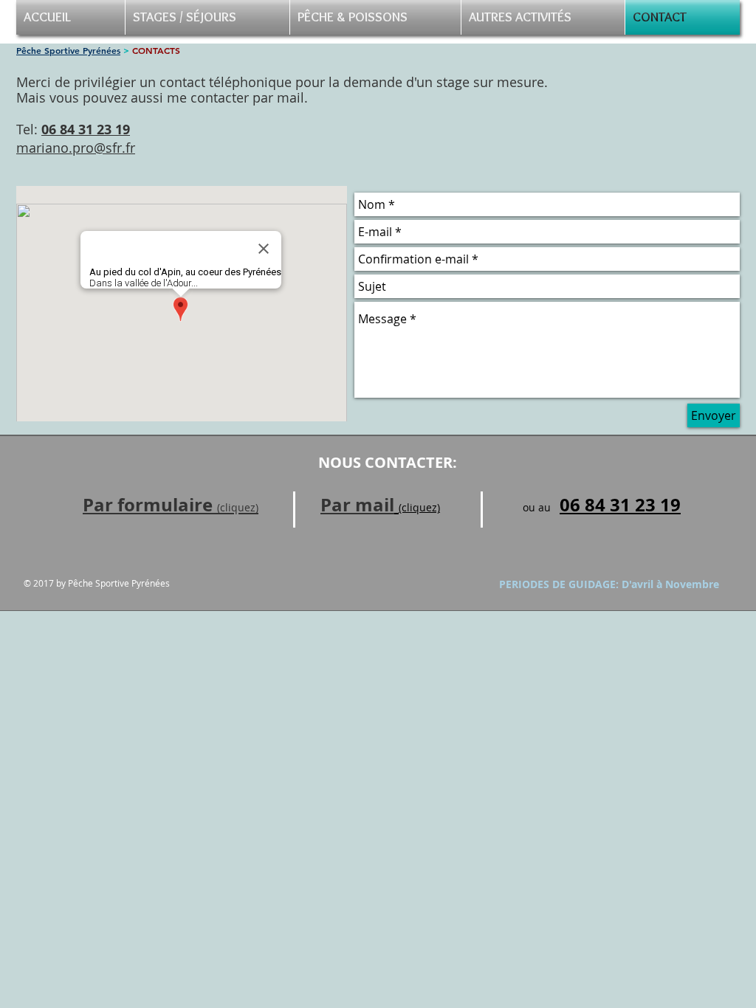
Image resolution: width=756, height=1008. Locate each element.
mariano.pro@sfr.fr (75, 147)
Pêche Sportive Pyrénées (68, 50)
